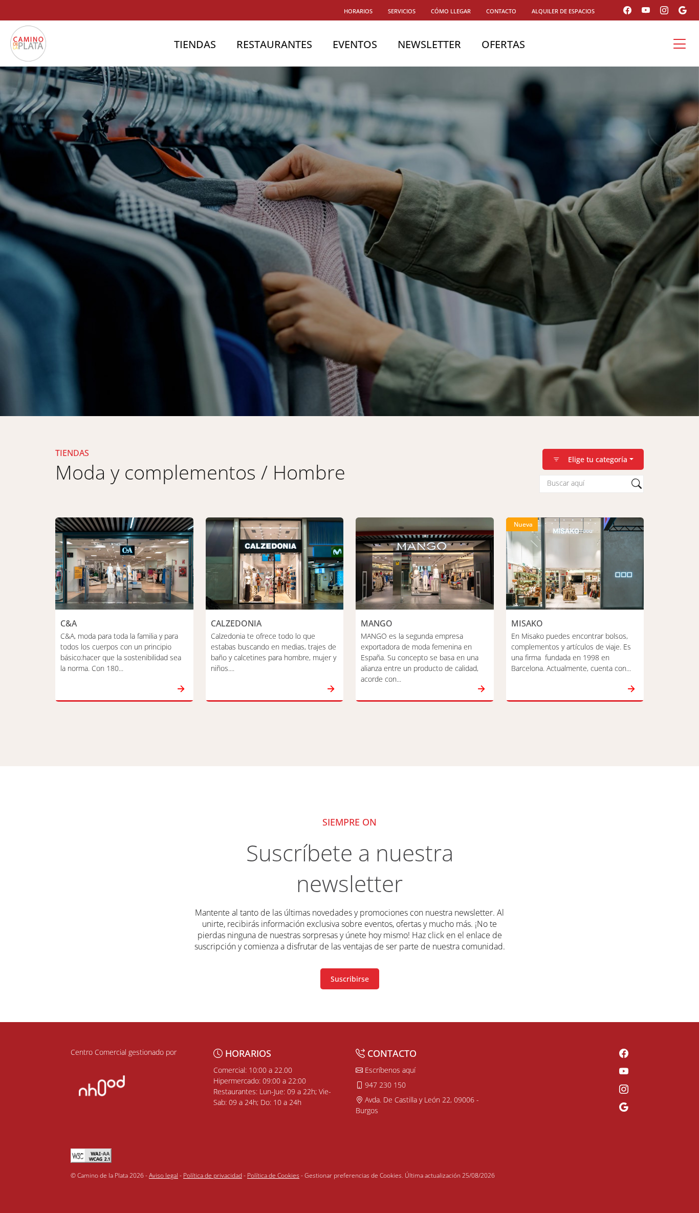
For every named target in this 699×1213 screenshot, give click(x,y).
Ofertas (503, 44)
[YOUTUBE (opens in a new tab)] (646, 10)
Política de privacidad (212, 1175)
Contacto (501, 11)
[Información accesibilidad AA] (91, 1155)
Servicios (402, 11)
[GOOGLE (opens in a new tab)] (683, 10)
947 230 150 (384, 1085)
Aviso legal (163, 1175)
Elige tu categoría (597, 459)
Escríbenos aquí (389, 1070)
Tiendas (195, 44)
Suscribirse (350, 979)
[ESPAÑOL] (28, 42)
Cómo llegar (451, 11)
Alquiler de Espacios (563, 11)
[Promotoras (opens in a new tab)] (102, 1085)
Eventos (355, 44)
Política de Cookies (273, 1175)
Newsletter (429, 44)
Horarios (358, 11)
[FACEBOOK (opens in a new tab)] (627, 10)
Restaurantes (274, 44)
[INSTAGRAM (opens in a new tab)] (664, 10)
